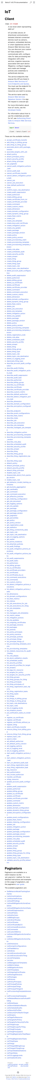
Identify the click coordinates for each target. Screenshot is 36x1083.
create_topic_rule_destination (18, 268)
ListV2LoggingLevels (14, 1055)
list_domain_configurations (17, 596)
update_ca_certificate (15, 794)
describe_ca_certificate (15, 385)
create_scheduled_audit (15, 252)
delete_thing (11, 347)
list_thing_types (12, 694)
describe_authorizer (14, 380)
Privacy (8, 1079)
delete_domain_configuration (17, 299)
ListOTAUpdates (13, 970)
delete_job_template (14, 311)
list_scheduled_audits (15, 660)
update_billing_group (14, 791)
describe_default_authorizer (17, 394)
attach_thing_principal (15, 161)
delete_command (13, 290)
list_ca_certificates (14, 568)
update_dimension (13, 805)
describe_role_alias (14, 442)
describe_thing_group (15, 454)
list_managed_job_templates (17, 613)
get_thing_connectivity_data (17, 530)
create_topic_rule (13, 266)
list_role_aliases (12, 656)
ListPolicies (11, 979)
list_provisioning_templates (17, 649)
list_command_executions (16, 577)
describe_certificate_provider (18, 389)
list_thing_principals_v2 (15, 684)
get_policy (11, 520)
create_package (13, 230)
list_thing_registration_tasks (17, 691)
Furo (28, 1077)
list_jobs (10, 611)
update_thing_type (14, 855)
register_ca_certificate (15, 717)
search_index (12, 739)
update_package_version (16, 834)
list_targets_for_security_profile (18, 675)
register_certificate (14, 720)
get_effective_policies (15, 496)
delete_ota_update (14, 316)
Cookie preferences (24, 1079)
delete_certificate (13, 285)
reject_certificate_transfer (16, 727)
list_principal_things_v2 (15, 641)
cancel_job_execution (15, 183)
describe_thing (12, 451)
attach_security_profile (15, 159)
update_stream (12, 846)
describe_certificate (14, 387)
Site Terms (15, 1079)
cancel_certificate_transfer (17, 173)
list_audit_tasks (12, 561)
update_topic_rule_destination (18, 858)
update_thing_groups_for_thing (18, 853)
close (9, 187)
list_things (10, 696)
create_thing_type (13, 264)
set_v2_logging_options (15, 751)
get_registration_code (15, 525)
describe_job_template (15, 425)
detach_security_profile (15, 468)
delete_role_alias (13, 337)
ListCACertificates (13, 920)
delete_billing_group (14, 280)
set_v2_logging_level (14, 748)
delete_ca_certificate (14, 283)
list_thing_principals (14, 682)
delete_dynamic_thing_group (17, 302)
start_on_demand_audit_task (17, 763)
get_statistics (12, 527)
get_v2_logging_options (16, 537)
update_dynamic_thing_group (18, 810)
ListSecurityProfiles (14, 1010)
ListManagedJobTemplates (17, 963)
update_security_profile (15, 843)
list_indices (11, 601)
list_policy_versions (14, 634)
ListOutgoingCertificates (16, 972)
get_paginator (12, 515)
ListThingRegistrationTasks (17, 1039)
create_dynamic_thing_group (17, 214)
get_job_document (14, 501)
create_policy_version (15, 237)
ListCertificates (12, 922)
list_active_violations (14, 542)
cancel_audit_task (13, 171)
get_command (12, 492)
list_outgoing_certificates (16, 622)
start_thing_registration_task (17, 765)
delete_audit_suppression (16, 275)
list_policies (11, 630)
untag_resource (12, 779)
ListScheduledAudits (14, 1008)
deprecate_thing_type (15, 361)
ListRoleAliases (12, 1003)
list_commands (12, 580)
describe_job (11, 420)
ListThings (10, 1043)
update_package (13, 829)
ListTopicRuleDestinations (16, 1051)
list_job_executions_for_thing (17, 606)
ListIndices (11, 951)
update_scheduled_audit (16, 841)
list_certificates (12, 572)
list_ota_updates (13, 620)
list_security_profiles (14, 663)
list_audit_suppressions (15, 558)
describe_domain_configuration (18, 404)
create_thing (11, 259)
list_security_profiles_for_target (18, 665)
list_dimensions (12, 594)
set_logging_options (14, 746)
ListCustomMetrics (14, 932)
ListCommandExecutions (16, 927)
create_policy (12, 235)
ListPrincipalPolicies (14, 984)
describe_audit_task (14, 378)
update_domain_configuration (18, 808)
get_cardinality (12, 489)
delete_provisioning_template (18, 328)
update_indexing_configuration (18, 822)
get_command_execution (16, 494)
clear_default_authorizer (16, 185)
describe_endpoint (14, 411)
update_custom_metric (15, 803)
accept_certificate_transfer (17, 140)
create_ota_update (14, 228)
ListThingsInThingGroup (15, 1048)
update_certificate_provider (17, 798)
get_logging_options (14, 504)
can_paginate (12, 164)
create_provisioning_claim (16, 240)
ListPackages (12, 977)
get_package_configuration (17, 511)
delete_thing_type (13, 351)
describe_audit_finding (15, 368)
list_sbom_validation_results (17, 658)
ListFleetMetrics (13, 948)
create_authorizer (13, 195)
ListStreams (11, 1015)
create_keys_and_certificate (17, 223)
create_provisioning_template (18, 242)
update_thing (11, 848)
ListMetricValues (13, 965)
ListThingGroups (13, 1024)
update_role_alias (13, 839)
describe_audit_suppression (17, 375)
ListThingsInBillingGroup (16, 1046)
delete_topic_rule (13, 354)
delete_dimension (13, 297)
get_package (11, 508)
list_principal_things (14, 639)
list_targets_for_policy (15, 672)
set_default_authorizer (15, 741)
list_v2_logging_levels (15, 708)
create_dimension (13, 209)
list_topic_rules (12, 706)
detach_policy (12, 463)
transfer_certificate (14, 777)
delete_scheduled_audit (15, 340)
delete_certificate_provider (17, 287)
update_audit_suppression (16, 786)
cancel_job (11, 180)
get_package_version (15, 513)
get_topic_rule (12, 532)
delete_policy (12, 323)
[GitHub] (18, 1073)
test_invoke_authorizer (15, 775)
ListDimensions (12, 944)
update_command (13, 801)
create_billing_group (14, 197)
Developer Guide (14, 110)
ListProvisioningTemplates (16, 996)
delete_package (13, 318)
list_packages (12, 627)
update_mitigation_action (16, 827)
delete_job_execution (15, 309)
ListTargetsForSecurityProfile (17, 1022)
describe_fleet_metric (15, 416)
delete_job (11, 306)
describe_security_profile (16, 447)
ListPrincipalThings (14, 986)
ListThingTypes (12, 1041)
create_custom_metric (15, 206)
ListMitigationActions (15, 967)
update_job (11, 824)
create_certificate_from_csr (17, 199)
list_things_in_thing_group (16, 701)
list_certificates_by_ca (15, 575)
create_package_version (16, 233)
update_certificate (13, 796)
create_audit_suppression (16, 192)
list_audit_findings (13, 546)
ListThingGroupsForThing (16, 1027)
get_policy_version (14, 523)
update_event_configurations (17, 817)
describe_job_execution (16, 423)
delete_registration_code (16, 335)
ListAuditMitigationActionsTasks (19, 908)
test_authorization (13, 772)
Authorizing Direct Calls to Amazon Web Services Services (19, 120)
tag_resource (12, 770)
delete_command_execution (17, 292)
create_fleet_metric (14, 216)
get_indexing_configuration (17, 499)
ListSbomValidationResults (17, 1005)
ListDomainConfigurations (16, 946)
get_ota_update (12, 506)
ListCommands (12, 929)
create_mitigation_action (16, 225)
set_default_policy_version (16, 744)
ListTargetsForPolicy (14, 1020)
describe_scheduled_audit (16, 444)
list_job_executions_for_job (17, 603)
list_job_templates (13, 608)
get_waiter (11, 539)
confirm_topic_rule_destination (18, 190)
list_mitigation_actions (15, 618)
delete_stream (12, 344)
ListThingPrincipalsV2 (15, 1032)
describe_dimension (14, 401)
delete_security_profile (15, 342)
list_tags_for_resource (15, 670)
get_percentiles (12, 518)
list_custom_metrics (14, 582)
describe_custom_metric (16, 392)
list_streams (11, 668)
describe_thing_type (14, 461)
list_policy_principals (14, 632)
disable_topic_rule (13, 473)
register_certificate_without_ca (18, 722)
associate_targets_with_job (17, 152)
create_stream (12, 256)
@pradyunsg (22, 1077)
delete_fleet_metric (14, 304)
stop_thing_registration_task (17, 767)
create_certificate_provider (17, 202)
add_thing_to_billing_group (17, 142)
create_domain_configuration (18, 211)
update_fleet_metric (14, 820)
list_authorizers (12, 563)
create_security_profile (15, 254)
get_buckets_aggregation (16, 487)
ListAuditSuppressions (15, 910)
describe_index (12, 418)
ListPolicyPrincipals (14, 982)
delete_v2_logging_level (16, 359)
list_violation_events (14, 710)
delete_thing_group (14, 349)
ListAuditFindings (13, 901)
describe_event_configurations (18, 413)
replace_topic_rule (13, 736)
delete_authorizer (13, 278)
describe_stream (13, 449)
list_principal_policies (15, 637)
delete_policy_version (15, 325)
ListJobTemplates (13, 958)
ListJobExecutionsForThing (17, 956)
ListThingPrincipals (14, 1029)
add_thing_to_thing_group (16, 145)
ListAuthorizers (12, 915)
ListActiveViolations (14, 896)
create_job (11, 218)
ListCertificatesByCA (14, 925)
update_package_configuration (18, 832)
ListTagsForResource (14, 1017)
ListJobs (10, 960)
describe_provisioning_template (19, 435)
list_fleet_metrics (13, 599)
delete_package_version (16, 321)
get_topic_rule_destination (16, 534)
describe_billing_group (15, 382)
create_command (13, 204)
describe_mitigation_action (17, 432)
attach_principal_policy (15, 157)
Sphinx (14, 1077)
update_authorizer (13, 789)
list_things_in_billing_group (17, 698)
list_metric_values (13, 615)
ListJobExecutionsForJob (16, 953)
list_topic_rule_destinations (17, 703)
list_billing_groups (13, 565)
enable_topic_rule (13, 480)
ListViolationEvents (14, 1058)
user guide (20, 884)
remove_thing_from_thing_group (19, 734)
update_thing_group (14, 851)
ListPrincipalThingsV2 (15, 989)
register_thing (12, 725)
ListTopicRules (12, 1053)
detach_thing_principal (15, 470)
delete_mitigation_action (16, 313)
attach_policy (12, 154)
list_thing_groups (13, 677)
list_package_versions (15, 625)
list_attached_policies (15, 544)
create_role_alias (13, 249)
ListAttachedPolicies (14, 898)
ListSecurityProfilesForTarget (17, 1013)
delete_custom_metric (15, 294)
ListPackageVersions (14, 975)
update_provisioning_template (18, 836)
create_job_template (14, 221)
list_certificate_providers (16, 570)
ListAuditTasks (12, 913)
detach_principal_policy (16, 466)
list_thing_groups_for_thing (17, 679)
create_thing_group (14, 261)
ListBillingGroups (13, 918)
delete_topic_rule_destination (18, 356)
